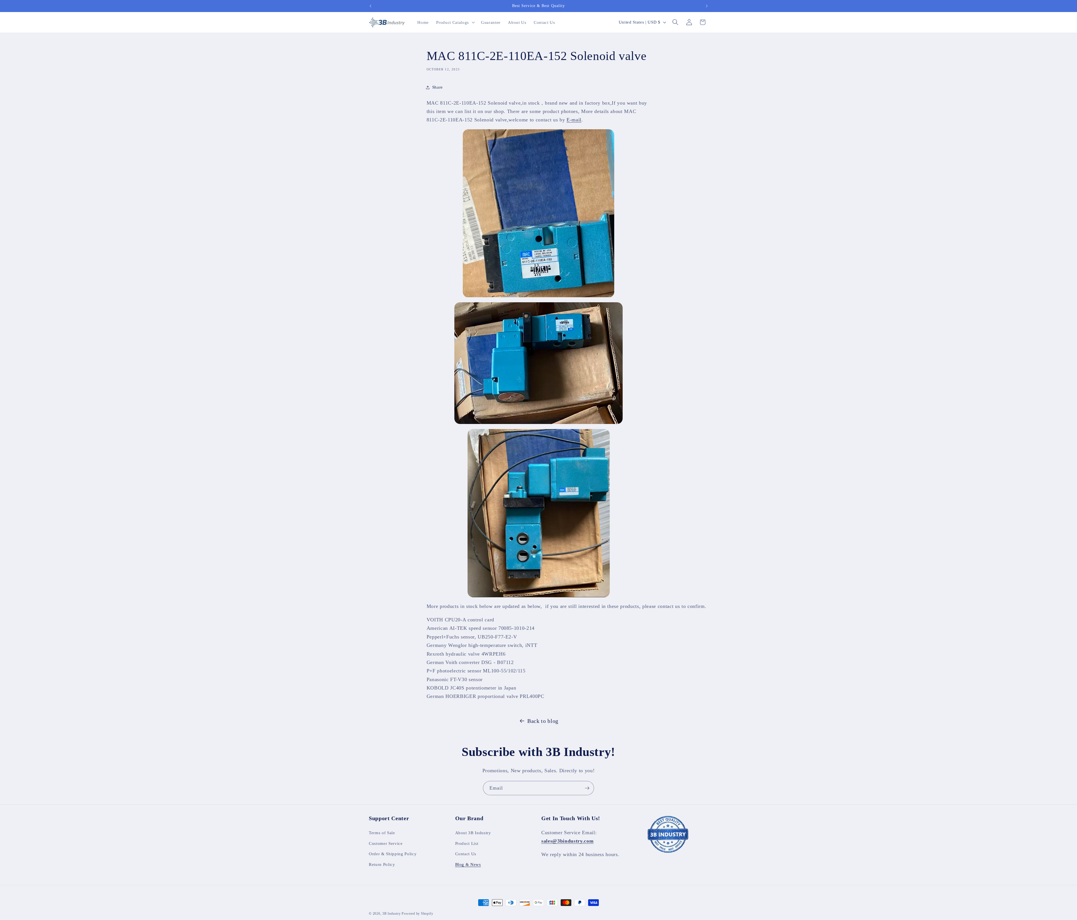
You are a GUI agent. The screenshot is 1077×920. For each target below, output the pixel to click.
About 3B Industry (473, 832)
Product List (466, 843)
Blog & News (468, 864)
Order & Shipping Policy (392, 853)
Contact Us (466, 853)
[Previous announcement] (370, 6)
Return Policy (382, 864)
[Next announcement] (707, 6)
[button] (454, 22)
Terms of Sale (382, 832)
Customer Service (386, 843)
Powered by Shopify (417, 914)
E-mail (574, 120)
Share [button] (437, 87)
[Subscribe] (587, 788)
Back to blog (542, 721)
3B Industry (391, 914)
